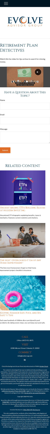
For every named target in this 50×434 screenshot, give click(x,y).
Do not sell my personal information (34, 393)
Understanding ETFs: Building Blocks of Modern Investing (22, 209)
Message (3, 129)
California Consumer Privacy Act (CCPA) (13, 391)
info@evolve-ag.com (25, 356)
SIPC (8, 402)
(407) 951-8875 (27, 340)
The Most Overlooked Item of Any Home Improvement (20, 261)
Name (2, 100)
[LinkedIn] (24, 359)
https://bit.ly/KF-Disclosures (31, 409)
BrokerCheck (44, 366)
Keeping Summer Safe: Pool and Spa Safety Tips (20, 314)
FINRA (4, 402)
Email (2, 114)
